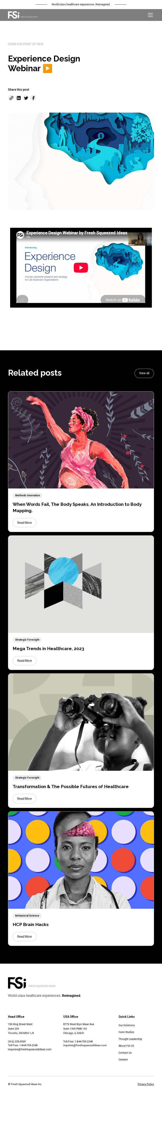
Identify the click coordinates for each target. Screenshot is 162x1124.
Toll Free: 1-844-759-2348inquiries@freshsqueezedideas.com (85, 1043)
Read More (24, 522)
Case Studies (126, 1032)
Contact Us (125, 1052)
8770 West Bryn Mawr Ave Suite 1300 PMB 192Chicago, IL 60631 (78, 1029)
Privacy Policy (146, 1084)
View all (144, 373)
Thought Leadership (130, 1039)
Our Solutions (127, 1025)
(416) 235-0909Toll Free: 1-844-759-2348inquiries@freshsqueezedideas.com (29, 1045)
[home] (23, 15)
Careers (123, 1059)
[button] (149, 15)
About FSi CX (126, 1045)
